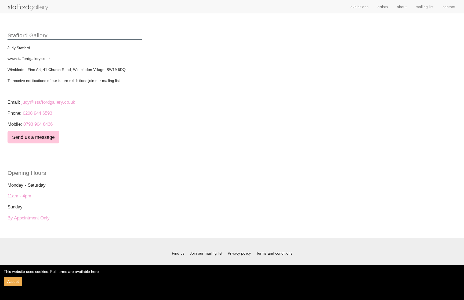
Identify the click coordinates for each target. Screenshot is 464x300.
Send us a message (33, 137)
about (402, 7)
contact (449, 7)
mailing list (424, 7)
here (95, 271)
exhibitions (359, 7)
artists (383, 7)
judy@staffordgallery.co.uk (48, 102)
